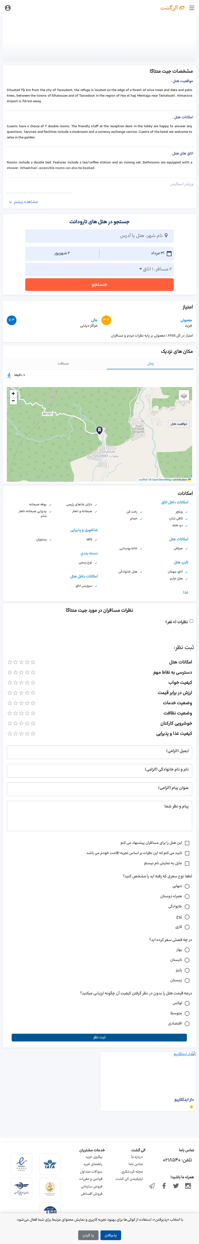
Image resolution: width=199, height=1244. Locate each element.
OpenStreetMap (162, 480)
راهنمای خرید (92, 1164)
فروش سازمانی (91, 1186)
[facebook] (164, 1186)
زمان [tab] (150, 363)
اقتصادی (175, 1023)
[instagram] (188, 1186)
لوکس (177, 1003)
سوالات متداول (91, 1171)
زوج (179, 917)
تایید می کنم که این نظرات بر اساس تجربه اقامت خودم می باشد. (133, 853)
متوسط (176, 1013)
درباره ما (137, 1156)
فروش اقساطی (91, 1193)
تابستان (176, 960)
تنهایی (177, 886)
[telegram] (152, 1186)
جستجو (99, 284)
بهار (179, 950)
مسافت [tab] (63, 363)
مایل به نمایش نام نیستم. (162, 863)
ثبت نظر (99, 1037)
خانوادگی (175, 906)
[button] (99, 430)
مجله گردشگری (132, 1171)
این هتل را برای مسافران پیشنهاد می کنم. (151, 843)
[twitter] (176, 1186)
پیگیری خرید (93, 1156)
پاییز (179, 970)
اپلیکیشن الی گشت (129, 1179)
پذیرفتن (111, 1235)
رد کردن (88, 1235)
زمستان (176, 980)
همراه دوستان (171, 896)
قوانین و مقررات (90, 1179)
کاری (178, 927)
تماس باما (136, 1164)
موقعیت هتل (179, 424)
